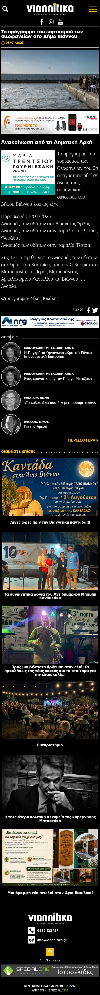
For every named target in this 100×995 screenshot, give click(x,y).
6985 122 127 (48, 930)
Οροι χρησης (50, 960)
